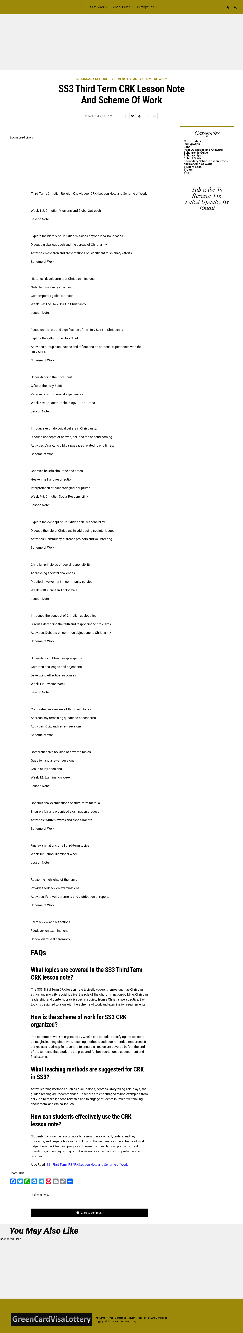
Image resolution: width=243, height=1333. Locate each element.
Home (110, 1318)
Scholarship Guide (196, 152)
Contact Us (120, 1318)
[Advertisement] (106, 44)
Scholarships (192, 155)
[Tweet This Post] (132, 116)
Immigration (145, 7)
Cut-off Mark (95, 7)
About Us (100, 1318)
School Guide (121, 7)
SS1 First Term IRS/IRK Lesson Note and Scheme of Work (87, 1164)
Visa (186, 172)
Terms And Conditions (155, 1318)
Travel (188, 169)
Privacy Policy (135, 1318)
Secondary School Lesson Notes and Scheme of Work (206, 162)
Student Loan (193, 167)
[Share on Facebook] (125, 116)
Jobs (187, 147)
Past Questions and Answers (203, 149)
